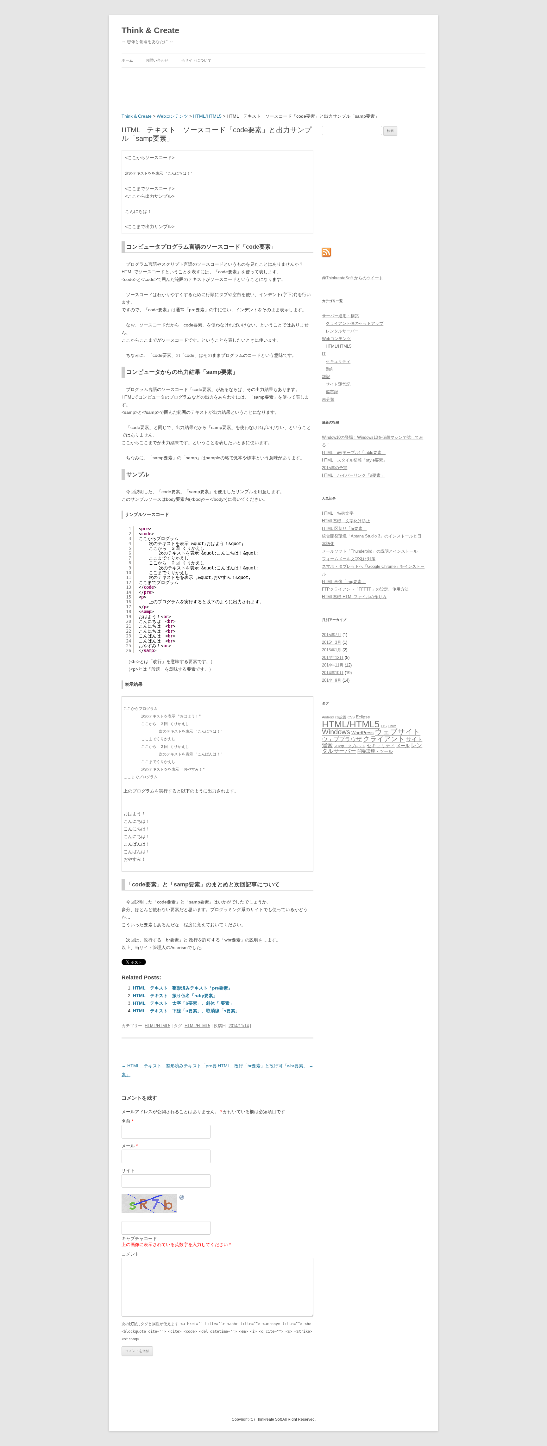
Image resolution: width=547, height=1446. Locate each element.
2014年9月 (331, 680)
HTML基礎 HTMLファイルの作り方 (354, 596)
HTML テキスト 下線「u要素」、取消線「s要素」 (186, 1010)
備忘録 (332, 391)
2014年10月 (332, 672)
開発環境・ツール (375, 751)
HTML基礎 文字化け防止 (346, 520)
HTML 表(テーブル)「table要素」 (354, 452)
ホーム (127, 60)
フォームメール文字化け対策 (348, 558)
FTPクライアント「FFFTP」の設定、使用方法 (365, 589)
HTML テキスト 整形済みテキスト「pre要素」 (182, 987)
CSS (351, 717)
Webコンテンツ (172, 116)
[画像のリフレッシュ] (182, 1198)
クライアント (384, 738)
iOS (384, 726)
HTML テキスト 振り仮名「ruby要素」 (175, 995)
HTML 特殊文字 (338, 513)
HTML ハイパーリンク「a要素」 (353, 475)
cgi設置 (340, 717)
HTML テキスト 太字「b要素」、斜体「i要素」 (183, 1003)
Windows (336, 732)
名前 (127, 1121)
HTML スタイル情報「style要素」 (354, 460)
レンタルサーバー (342, 331)
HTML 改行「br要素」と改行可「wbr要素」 (265, 1065)
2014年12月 (332, 657)
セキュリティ (338, 361)
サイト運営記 (338, 384)
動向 (330, 369)
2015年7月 (331, 634)
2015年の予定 (334, 467)
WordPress (362, 732)
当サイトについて (196, 60)
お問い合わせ (157, 60)
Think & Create (150, 30)
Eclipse (363, 717)
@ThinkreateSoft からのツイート (352, 278)
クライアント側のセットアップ (354, 323)
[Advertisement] (237, 91)
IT (324, 353)
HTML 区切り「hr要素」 (344, 528)
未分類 (328, 399)
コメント (130, 1254)
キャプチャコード (139, 1238)
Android (328, 717)
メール (130, 1145)
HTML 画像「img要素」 (344, 581)
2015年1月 (331, 650)
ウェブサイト (397, 732)
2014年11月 (332, 665)
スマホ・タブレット (349, 746)
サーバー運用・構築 (340, 315)
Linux (392, 726)
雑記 (326, 376)
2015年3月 (331, 642)
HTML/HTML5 (207, 116)
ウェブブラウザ (342, 739)
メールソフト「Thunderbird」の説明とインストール (370, 551)
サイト (128, 1170)
